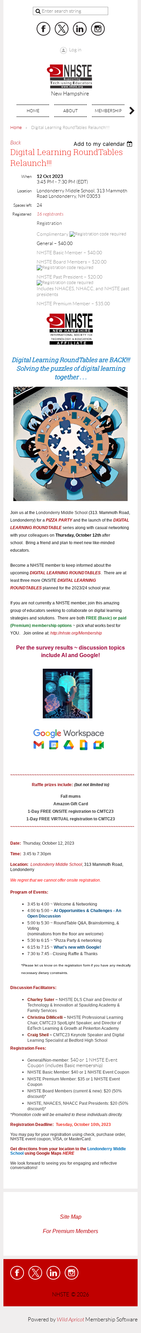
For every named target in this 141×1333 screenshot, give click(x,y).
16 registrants (50, 214)
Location (24, 191)
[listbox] (104, 144)
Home (16, 127)
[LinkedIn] (80, 29)
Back (15, 143)
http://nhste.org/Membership (76, 633)
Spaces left (22, 205)
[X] (61, 29)
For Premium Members (70, 1231)
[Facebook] (43, 29)
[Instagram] (98, 29)
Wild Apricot (70, 1320)
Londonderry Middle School (56, 864)
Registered (21, 214)
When (26, 176)
